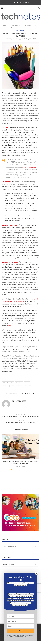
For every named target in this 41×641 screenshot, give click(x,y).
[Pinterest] (26, 2)
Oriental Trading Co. (10, 225)
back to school (8, 382)
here (9, 326)
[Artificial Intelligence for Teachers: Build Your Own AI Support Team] (20, 446)
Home (4, 25)
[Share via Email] (33, 394)
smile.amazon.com (29, 167)
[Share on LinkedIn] (31, 394)
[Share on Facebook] (25, 394)
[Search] (39, 8)
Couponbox (6, 182)
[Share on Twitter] (27, 394)
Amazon (5, 127)
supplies (28, 386)
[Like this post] (23, 394)
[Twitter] (14, 2)
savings (5, 386)
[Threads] (29, 2)
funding (19, 382)
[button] (3, 452)
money (27, 382)
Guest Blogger (18, 39)
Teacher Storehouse (10, 262)
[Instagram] (23, 2)
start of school (17, 386)
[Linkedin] (20, 2)
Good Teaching (15, 25)
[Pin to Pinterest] (29, 394)
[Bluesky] (17, 2)
